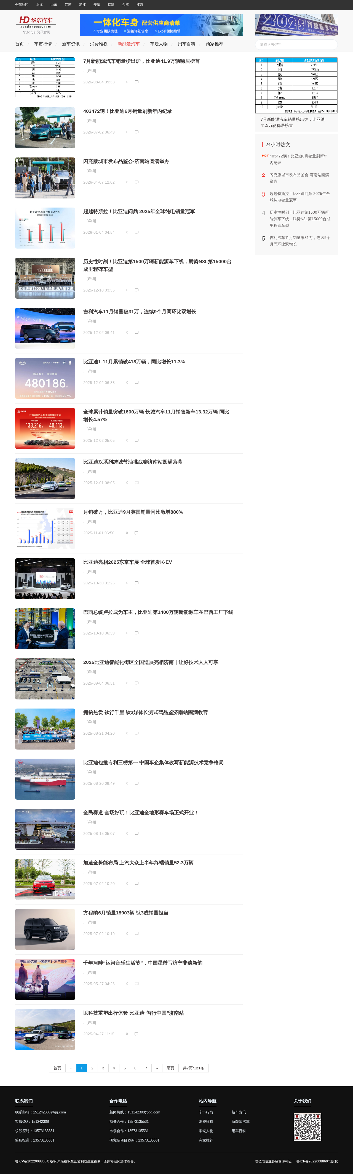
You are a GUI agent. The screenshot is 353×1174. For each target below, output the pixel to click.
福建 (111, 5)
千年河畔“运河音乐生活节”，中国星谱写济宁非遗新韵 (142, 963)
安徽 (96, 5)
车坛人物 (159, 44)
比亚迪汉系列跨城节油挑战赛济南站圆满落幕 (133, 462)
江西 (140, 5)
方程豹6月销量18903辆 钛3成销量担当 (126, 913)
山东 (53, 5)
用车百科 (187, 44)
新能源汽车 (129, 44)
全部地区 (21, 5)
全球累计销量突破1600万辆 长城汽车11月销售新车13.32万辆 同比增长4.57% (156, 415)
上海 (39, 5)
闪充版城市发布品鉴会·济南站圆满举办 (126, 161)
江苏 (68, 5)
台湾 (125, 5)
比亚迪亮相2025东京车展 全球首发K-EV (127, 562)
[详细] (91, 71)
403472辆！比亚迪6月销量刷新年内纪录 (127, 111)
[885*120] (161, 34)
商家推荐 (214, 44)
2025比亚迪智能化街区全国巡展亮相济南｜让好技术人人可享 (150, 662)
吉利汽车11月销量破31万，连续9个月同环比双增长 (139, 311)
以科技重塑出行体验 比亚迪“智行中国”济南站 (133, 1013)
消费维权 (99, 44)
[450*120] (296, 34)
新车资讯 (71, 44)
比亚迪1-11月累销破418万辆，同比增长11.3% (134, 361)
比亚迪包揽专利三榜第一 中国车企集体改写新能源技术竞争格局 (153, 762)
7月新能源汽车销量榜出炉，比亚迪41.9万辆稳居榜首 (141, 61)
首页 (19, 44)
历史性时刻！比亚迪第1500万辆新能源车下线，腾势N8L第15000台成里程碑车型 (157, 265)
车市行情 (43, 44)
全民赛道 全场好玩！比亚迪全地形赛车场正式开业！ (141, 812)
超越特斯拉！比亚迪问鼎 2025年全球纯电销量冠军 (139, 211)
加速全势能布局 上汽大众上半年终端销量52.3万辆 (138, 862)
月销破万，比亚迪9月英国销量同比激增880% (133, 512)
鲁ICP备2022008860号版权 (317, 1161)
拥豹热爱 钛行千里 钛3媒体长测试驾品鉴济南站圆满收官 (145, 712)
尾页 (170, 1068)
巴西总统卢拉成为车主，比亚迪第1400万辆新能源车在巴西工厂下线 (158, 612)
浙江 (82, 5)
